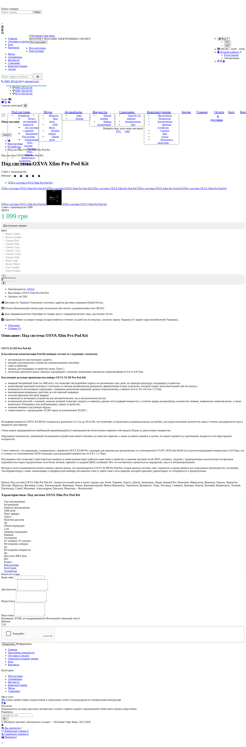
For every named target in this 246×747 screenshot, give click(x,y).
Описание (14, 325)
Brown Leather (13, 237)
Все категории (37, 48)
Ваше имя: (7, 577)
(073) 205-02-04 (23, 93)
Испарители (165, 118)
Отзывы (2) (14, 328)
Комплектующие (17, 66)
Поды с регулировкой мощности (30, 121)
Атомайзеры (15, 57)
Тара (133, 124)
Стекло (164, 136)
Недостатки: (8, 601)
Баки (79, 115)
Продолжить (9, 644)
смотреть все (31, 81)
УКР (227, 46)
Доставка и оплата (18, 41)
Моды (11, 54)
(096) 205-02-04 (23, 87)
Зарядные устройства (164, 126)
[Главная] (9, 140)
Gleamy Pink (12, 257)
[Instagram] (221, 61)
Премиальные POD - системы (31, 142)
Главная (12, 38)
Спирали (164, 130)
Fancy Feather (13, 270)
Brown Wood (12, 264)
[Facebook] (218, 61)
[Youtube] (224, 61)
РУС (227, 42)
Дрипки (79, 118)
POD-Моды (53, 126)
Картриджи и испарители (27, 159)
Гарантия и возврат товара (23, 658)
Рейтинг (6, 621)
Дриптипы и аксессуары (165, 141)
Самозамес (14, 63)
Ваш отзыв (7, 615)
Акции (12, 69)
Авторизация (231, 58)
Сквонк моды (54, 138)
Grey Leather (12, 267)
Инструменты (165, 115)
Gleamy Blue (12, 243)
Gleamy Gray (12, 247)
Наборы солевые (105, 117)
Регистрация (231, 55)
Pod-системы (36, 51)
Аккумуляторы (164, 121)
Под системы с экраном (30, 129)
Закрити (7, 135)
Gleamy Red (12, 240)
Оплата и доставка (217, 115)
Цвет (4, 230)
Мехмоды (53, 115)
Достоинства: (9, 589)
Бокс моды (53, 120)
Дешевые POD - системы (30, 151)
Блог (10, 44)
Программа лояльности (21, 652)
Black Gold (11, 260)
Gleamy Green (13, 254)
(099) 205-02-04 (23, 90)
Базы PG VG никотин (134, 117)
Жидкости (14, 60)
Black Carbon (12, 233)
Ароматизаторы (133, 121)
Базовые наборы (53, 132)
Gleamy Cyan (12, 250)
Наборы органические (104, 123)
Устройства (23, 115)
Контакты (13, 47)
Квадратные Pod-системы (30, 135)
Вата (165, 133)
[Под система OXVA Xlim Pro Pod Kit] (30, 182)
